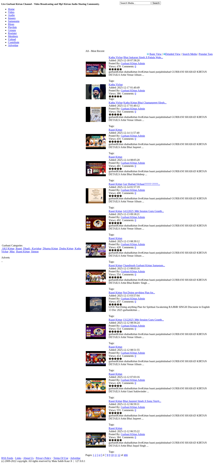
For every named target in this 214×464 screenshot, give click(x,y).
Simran (34, 251)
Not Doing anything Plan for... (139, 292)
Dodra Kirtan (66, 248)
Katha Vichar (116, 57)
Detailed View (173, 54)
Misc (12, 251)
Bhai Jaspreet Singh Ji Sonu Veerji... (142, 401)
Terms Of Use (60, 458)
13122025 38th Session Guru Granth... (143, 319)
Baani (18, 248)
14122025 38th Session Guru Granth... (143, 211)
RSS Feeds (7, 458)
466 (126, 455)
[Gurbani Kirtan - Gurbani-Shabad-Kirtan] (96, 98)
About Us (28, 458)
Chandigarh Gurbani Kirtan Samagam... (144, 265)
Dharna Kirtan (50, 248)
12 (119, 455)
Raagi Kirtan (23, 251)
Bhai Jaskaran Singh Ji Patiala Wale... (143, 57)
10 (112, 455)
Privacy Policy (43, 458)
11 (115, 455)
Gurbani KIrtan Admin (133, 63)
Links (18, 458)
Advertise (75, 458)
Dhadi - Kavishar (32, 248)
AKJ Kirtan (7, 248)
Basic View (155, 54)
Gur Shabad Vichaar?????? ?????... (141, 184)
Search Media (189, 54)
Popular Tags (206, 54)
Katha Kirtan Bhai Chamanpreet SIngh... (145, 102)
